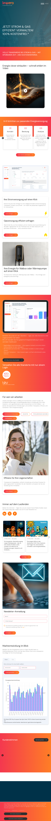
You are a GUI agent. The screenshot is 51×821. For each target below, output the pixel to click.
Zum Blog (24, 557)
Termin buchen (40, 740)
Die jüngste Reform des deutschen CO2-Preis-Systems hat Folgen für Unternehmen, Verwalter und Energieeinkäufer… (36, 544)
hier (23, 627)
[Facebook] (15, 514)
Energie (4, 5)
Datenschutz (14, 810)
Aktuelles (14, 539)
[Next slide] (48, 138)
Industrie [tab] (25, 414)
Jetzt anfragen (9, 214)
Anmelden (8, 633)
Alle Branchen (8, 418)
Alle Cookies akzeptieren (15, 813)
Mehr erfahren (9, 491)
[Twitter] (10, 514)
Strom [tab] (6, 659)
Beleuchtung (9, 5)
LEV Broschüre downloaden (11, 360)
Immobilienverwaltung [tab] (11, 414)
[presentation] (49, 537)
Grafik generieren (10, 672)
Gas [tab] (13, 659)
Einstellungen (7, 810)
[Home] (8, 2)
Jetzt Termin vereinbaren (24, 155)
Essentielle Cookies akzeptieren (16, 818)
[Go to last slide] (3, 138)
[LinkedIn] (4, 514)
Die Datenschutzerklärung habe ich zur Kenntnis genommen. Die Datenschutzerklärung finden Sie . (22, 626)
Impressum (21, 810)
